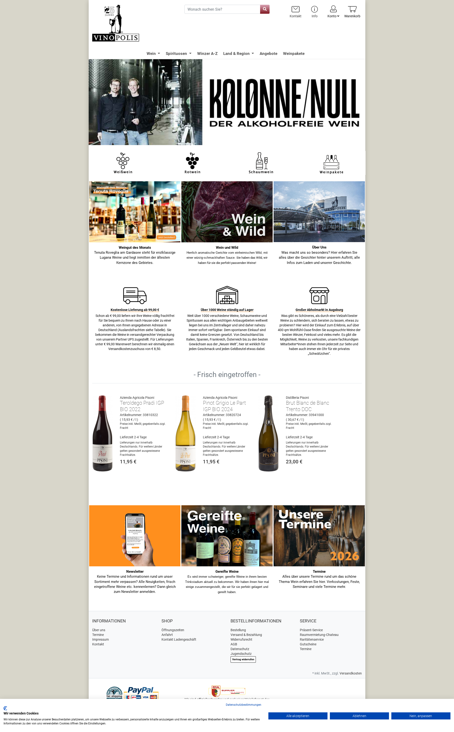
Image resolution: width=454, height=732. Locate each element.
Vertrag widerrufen (243, 659)
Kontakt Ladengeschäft (179, 639)
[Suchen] (265, 9)
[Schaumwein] (262, 162)
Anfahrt (167, 635)
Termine (98, 635)
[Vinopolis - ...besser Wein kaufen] (134, 23)
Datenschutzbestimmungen (243, 704)
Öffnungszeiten (173, 630)
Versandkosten (351, 673)
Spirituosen (177, 53)
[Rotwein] (192, 162)
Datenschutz (240, 649)
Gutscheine (308, 644)
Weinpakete (294, 53)
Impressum (100, 639)
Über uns (98, 630)
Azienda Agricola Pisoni (137, 397)
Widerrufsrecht (241, 639)
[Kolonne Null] (227, 101)
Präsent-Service (311, 630)
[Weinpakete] (331, 162)
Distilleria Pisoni (297, 397)
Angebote (268, 53)
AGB (234, 644)
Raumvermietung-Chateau (319, 635)
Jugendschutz (241, 654)
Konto (332, 16)
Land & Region (237, 53)
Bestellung (238, 630)
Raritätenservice (312, 639)
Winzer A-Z (207, 53)
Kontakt (98, 644)
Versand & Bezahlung (246, 635)
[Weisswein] (123, 162)
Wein (152, 53)
